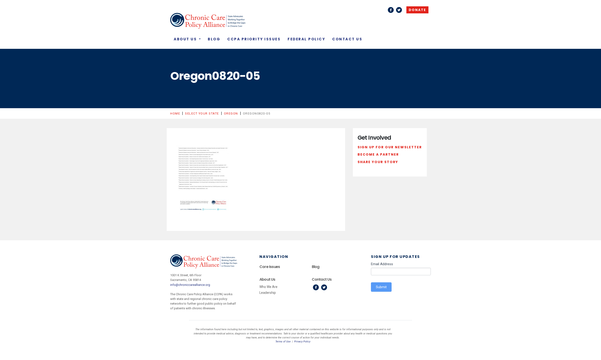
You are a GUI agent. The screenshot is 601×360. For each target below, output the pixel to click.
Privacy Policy (302, 341)
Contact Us (347, 39)
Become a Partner (378, 154)
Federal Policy (306, 39)
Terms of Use (283, 341)
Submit (381, 287)
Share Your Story (378, 162)
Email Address (382, 264)
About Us (186, 39)
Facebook (391, 10)
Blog (214, 39)
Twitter (399, 10)
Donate (417, 10)
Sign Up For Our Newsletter (390, 147)
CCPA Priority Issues (254, 39)
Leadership (267, 293)
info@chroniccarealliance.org (190, 285)
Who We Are (268, 287)
